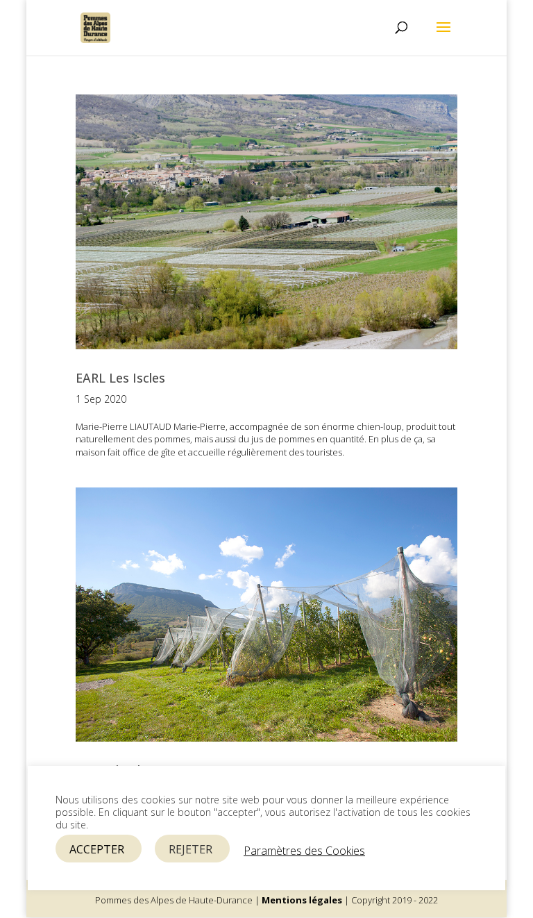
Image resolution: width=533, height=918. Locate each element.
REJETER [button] (190, 849)
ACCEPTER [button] (96, 849)
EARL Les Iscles (120, 377)
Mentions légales (302, 900)
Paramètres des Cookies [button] (304, 850)
